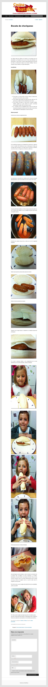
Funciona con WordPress (24, 682)
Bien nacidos (11, 16)
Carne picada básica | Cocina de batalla (24, 627)
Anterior (36, 19)
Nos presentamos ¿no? (19, 16)
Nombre (13, 656)
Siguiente (41, 19)
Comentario (14, 639)
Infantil (22, 620)
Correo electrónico (15, 662)
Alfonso (25, 620)
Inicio (6, 16)
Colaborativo (27, 16)
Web (12, 667)
